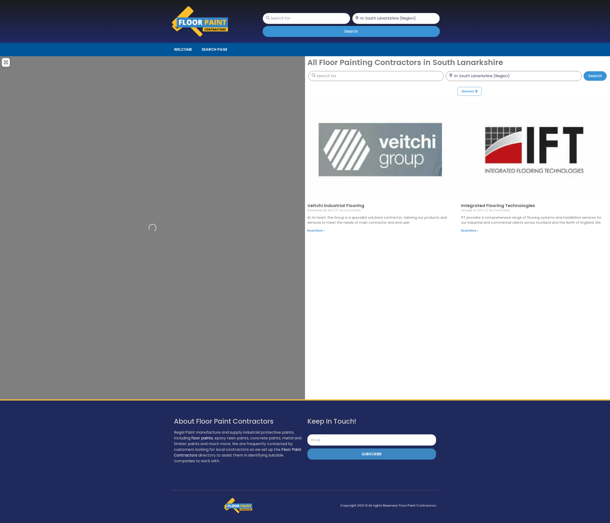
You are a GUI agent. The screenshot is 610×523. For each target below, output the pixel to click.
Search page (214, 49)
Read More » (316, 230)
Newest (468, 91)
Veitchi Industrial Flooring (335, 205)
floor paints (202, 438)
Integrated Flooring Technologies (498, 205)
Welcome (183, 49)
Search (357, 31)
